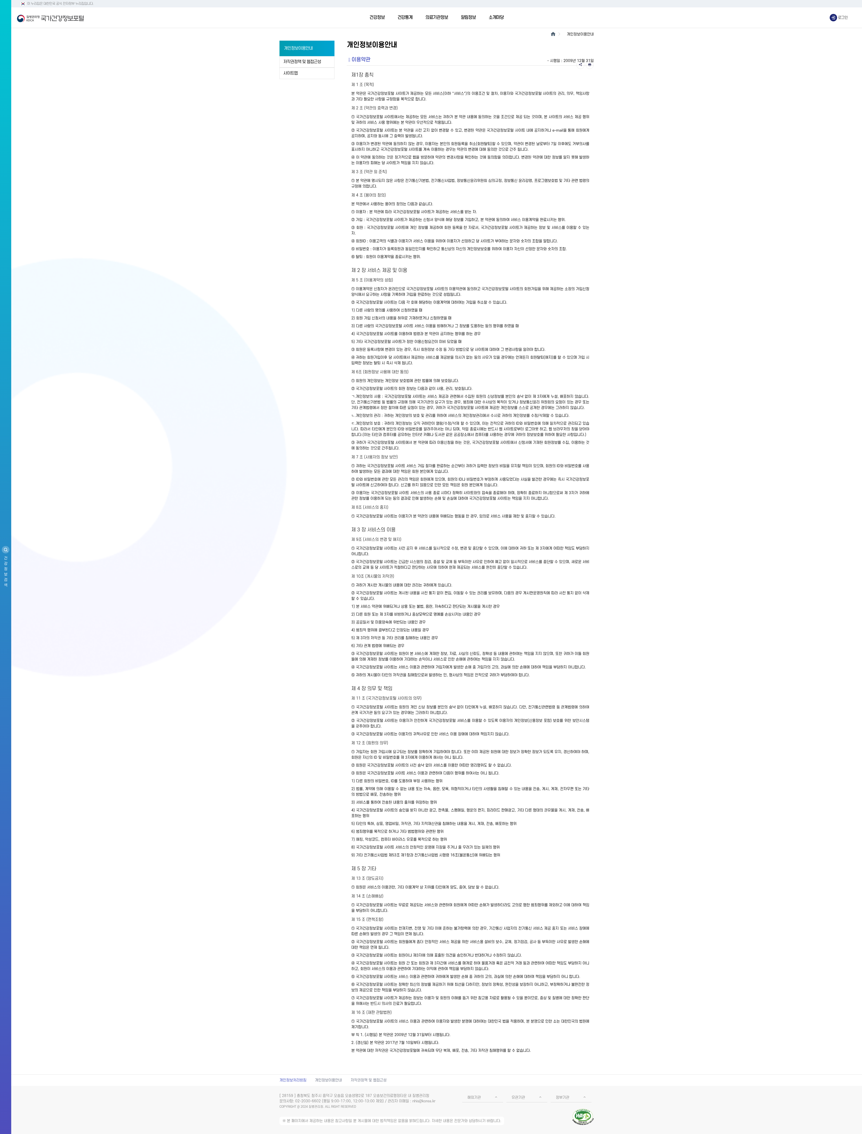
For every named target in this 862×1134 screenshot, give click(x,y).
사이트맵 (290, 73)
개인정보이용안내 (298, 48)
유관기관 (518, 1098)
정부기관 (562, 1098)
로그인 (843, 18)
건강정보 (377, 17)
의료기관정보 (436, 17)
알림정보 (468, 17)
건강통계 (405, 17)
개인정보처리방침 (292, 1080)
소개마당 (496, 17)
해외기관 (474, 1098)
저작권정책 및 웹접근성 (302, 62)
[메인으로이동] (553, 34)
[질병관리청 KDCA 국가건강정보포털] (50, 17)
